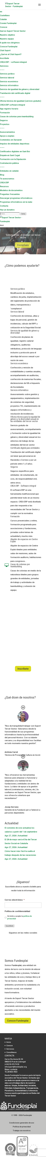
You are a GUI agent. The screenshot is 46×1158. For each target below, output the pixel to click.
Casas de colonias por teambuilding (20, 565)
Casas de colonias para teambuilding (16, 116)
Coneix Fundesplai (8, 23)
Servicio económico (9, 81)
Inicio (8, 1042)
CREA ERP (4, 182)
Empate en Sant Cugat (10, 155)
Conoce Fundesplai (8, 46)
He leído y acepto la (19, 917)
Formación (5, 112)
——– (2, 70)
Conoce (3, 27)
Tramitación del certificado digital (15, 93)
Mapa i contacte (11, 1069)
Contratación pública (9, 163)
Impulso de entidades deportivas (14, 144)
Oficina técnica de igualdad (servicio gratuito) (20, 101)
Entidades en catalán (9, 171)
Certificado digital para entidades (25, 448)
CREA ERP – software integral (13, 62)
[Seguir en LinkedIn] (28, 937)
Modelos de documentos (11, 190)
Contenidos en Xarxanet (11, 140)
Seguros (4, 120)
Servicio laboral (7, 78)
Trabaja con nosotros (22, 1131)
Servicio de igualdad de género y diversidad (19, 89)
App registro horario (9, 109)
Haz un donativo (7, 210)
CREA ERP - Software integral (23, 486)
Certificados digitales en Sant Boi (15, 151)
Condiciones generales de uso (21, 1123)
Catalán (3, 19)
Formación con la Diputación (13, 159)
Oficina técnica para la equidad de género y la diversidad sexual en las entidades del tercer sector (25, 419)
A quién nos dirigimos (10, 43)
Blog (2, 175)
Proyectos (4, 124)
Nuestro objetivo (7, 35)
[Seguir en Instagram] (23, 937)
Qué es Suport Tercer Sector (13, 31)
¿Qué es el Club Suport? (10, 54)
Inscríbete (4, 58)
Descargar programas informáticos (16, 198)
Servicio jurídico (7, 74)
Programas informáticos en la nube (16, 202)
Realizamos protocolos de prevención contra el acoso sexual (23, 239)
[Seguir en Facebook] (18, 937)
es (1, 11)
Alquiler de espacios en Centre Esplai (24, 540)
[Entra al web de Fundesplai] (18, 1109)
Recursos (4, 186)
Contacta (4, 206)
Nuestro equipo (7, 39)
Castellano (5, 15)
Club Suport (5, 50)
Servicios (4, 66)
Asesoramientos (7, 132)
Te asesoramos (7, 179)
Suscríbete (9, 926)
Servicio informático (9, 85)
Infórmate (23, 247)
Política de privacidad (22, 1127)
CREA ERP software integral (12, 105)
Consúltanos (11, 1052)
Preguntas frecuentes (10, 194)
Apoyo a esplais (7, 136)
